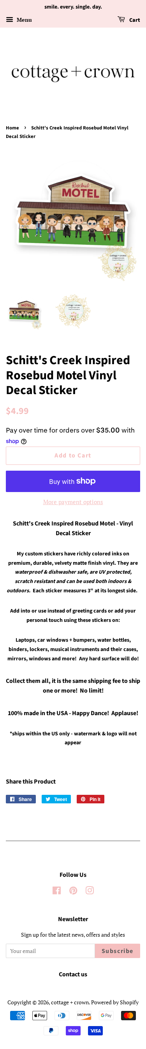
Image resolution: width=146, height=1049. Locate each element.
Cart (134, 20)
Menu (23, 19)
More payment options (73, 502)
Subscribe (118, 951)
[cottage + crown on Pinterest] (73, 891)
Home (12, 127)
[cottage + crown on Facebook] (56, 891)
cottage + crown (70, 1002)
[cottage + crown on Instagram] (89, 891)
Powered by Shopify (115, 1002)
